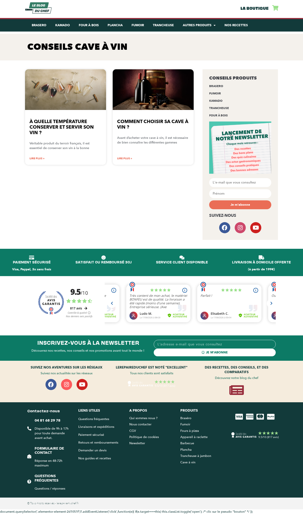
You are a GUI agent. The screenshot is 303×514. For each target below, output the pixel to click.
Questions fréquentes (46, 478)
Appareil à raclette (194, 437)
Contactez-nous (43, 410)
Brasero (39, 25)
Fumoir (138, 25)
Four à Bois (89, 25)
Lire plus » (37, 158)
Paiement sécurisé (91, 435)
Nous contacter (140, 424)
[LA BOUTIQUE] (275, 8)
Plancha (115, 25)
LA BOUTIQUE (254, 8)
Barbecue (187, 443)
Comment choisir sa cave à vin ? (152, 124)
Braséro (185, 418)
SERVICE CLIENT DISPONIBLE (182, 261)
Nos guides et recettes (94, 458)
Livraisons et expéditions (96, 427)
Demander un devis (92, 450)
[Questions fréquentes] (29, 482)
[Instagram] (240, 227)
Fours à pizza (189, 431)
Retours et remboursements (98, 442)
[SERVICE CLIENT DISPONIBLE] (182, 257)
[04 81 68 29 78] (29, 428)
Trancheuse (163, 25)
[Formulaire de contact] (29, 456)
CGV (132, 431)
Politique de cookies (144, 437)
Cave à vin (187, 462)
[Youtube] (255, 227)
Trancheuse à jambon (195, 456)
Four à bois (218, 116)
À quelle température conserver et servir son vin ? (62, 127)
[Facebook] (224, 227)
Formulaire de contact (49, 450)
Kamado (62, 25)
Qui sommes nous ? (143, 418)
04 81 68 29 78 (47, 420)
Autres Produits (197, 25)
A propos (138, 410)
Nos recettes (236, 25)
